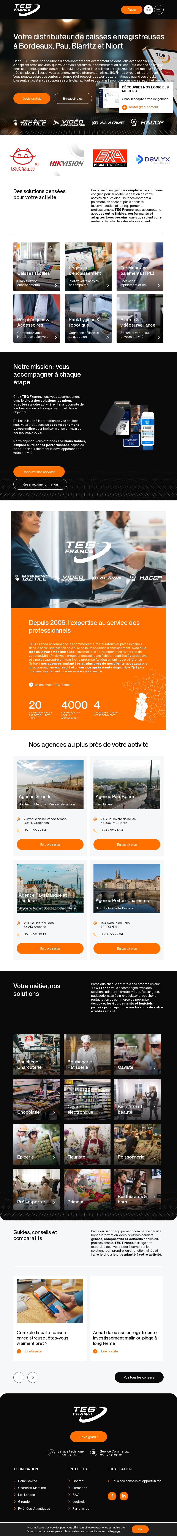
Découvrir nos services (39, 472)
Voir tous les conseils (139, 1377)
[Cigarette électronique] (87, 1099)
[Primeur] (87, 1189)
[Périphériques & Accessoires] (36, 318)
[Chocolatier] (36, 1099)
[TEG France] (89, 1414)
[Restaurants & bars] (137, 1189)
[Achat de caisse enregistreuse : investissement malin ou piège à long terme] (126, 1301)
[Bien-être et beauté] (137, 1099)
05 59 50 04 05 (69, 1455)
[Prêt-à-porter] (36, 1189)
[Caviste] (137, 1054)
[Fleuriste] (87, 1144)
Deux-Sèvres (27, 1481)
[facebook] (112, 1497)
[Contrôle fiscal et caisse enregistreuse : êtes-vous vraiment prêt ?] (50, 1301)
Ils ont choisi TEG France (53, 685)
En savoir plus (73, 98)
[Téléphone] (148, 9)
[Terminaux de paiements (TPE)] (140, 266)
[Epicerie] (36, 1144)
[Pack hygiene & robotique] (88, 318)
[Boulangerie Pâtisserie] (87, 1054)
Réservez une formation (40, 484)
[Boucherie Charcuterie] (36, 1054)
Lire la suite (33, 1351)
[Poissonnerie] (137, 1144)
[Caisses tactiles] (36, 266)
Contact (79, 1481)
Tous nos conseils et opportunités (136, 1481)
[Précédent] (18, 1377)
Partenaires (81, 1508)
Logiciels (79, 1501)
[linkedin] (124, 1497)
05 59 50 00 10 (111, 1455)
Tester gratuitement (143, 107)
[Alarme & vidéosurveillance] (140, 318)
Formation (80, 1488)
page (116, 1531)
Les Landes (26, 1495)
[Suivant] (32, 1377)
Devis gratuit (32, 98)
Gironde (24, 1501)
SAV (76, 1495)
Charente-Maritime (32, 1488)
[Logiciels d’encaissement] (88, 266)
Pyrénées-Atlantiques (34, 1508)
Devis (132, 9)
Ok (140, 1529)
